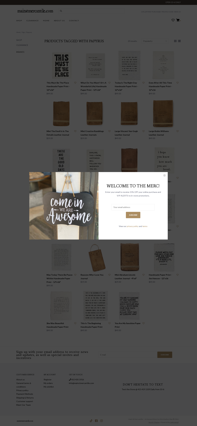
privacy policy (132, 226)
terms (144, 226)
